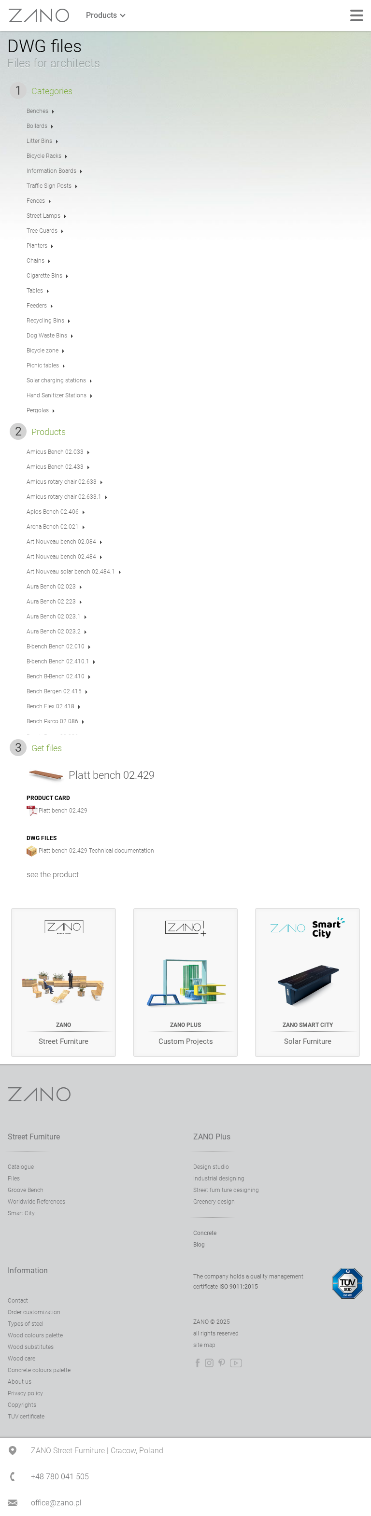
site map (204, 1345)
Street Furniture (34, 1136)
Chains (35, 260)
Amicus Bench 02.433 (55, 466)
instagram (209, 1363)
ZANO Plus (211, 1136)
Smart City (21, 1213)
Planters (37, 245)
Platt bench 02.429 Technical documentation (96, 850)
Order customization (34, 1312)
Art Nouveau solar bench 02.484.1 (71, 571)
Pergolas (38, 410)
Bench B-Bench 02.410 (56, 676)
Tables (35, 290)
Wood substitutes (31, 1347)
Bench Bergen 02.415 (54, 691)
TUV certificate (26, 1416)
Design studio (211, 1167)
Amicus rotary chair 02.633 (62, 481)
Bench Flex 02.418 (50, 706)
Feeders (37, 305)
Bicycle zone (42, 350)
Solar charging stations (56, 380)
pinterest (221, 1363)
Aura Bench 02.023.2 (54, 631)
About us (19, 1381)
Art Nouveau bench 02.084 (61, 541)
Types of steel (25, 1323)
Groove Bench (25, 1190)
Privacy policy (25, 1393)
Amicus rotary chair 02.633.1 (64, 496)
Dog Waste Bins (47, 335)
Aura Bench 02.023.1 (54, 616)
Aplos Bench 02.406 (53, 511)
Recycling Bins (45, 320)
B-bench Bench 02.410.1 (58, 661)
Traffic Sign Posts (49, 185)
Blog (199, 1244)
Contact (18, 1300)
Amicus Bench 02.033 (55, 452)
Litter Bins (39, 141)
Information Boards (51, 171)
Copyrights (22, 1405)
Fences (36, 200)
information (28, 1270)
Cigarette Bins (44, 275)
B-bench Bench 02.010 (56, 646)
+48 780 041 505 (60, 1476)
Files (14, 1178)
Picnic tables (43, 365)
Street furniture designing (226, 1190)
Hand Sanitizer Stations (56, 395)
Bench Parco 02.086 (52, 721)
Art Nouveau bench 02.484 (61, 556)
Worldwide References (36, 1201)
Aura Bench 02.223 (51, 601)
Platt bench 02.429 (63, 810)
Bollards (37, 126)
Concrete (204, 1233)
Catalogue (21, 1167)
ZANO (39, 16)
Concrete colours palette (39, 1370)
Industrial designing (218, 1178)
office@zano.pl (56, 1502)
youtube (236, 1363)
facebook (198, 1363)
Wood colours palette (35, 1335)
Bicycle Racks (44, 156)
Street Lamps (43, 215)
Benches (37, 111)
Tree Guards (42, 230)
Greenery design (214, 1201)
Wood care (21, 1358)
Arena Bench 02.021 (53, 526)
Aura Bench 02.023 (51, 586)
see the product (53, 874)
